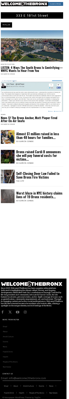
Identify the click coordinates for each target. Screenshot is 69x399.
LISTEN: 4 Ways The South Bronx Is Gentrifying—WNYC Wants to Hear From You (32, 69)
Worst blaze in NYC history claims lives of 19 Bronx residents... (39, 195)
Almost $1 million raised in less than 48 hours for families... (37, 135)
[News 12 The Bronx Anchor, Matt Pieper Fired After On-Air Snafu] (32, 96)
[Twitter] (10, 312)
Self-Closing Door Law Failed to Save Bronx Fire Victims (37, 175)
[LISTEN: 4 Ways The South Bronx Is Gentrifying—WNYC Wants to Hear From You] (32, 45)
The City (20, 181)
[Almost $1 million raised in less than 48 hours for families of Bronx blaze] (8, 137)
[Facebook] (2, 312)
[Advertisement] (34, 244)
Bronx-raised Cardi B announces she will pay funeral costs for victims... (38, 155)
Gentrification (8, 64)
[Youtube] (17, 312)
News (3, 114)
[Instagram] (25, 312)
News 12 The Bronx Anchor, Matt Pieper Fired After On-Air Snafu (29, 119)
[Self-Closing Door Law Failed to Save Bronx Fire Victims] (8, 176)
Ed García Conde (8, 74)
